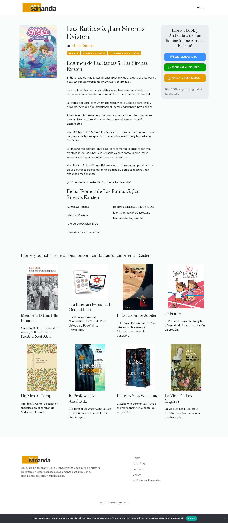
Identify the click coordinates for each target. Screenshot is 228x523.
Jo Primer (173, 313)
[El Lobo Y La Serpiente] (137, 389)
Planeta (83, 215)
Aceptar (192, 518)
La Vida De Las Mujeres (178, 399)
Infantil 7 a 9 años (94, 53)
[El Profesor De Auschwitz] (90, 389)
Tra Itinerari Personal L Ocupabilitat (90, 307)
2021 (94, 223)
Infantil (74, 53)
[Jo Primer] (186, 306)
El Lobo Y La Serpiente (137, 396)
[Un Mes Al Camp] (42, 389)
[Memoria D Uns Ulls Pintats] (42, 308)
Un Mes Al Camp (36, 396)
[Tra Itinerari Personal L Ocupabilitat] (90, 297)
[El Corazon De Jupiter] (138, 308)
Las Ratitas (84, 45)
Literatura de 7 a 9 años (125, 53)
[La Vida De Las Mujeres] (186, 389)
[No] (224, 518)
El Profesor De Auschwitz (82, 399)
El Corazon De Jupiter (137, 315)
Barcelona (94, 232)
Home (200, 8)
